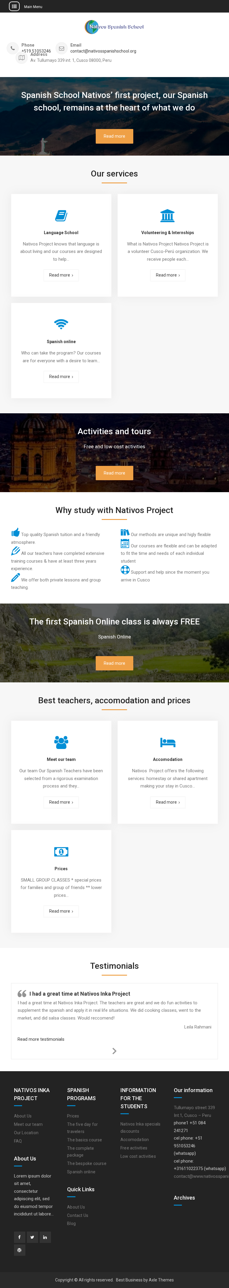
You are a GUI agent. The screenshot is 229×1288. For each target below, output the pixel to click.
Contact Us (77, 1215)
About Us (23, 1116)
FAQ (18, 1141)
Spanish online (61, 341)
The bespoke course (86, 1163)
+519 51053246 (36, 51)
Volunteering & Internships (167, 232)
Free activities (133, 1148)
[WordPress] (19, 1250)
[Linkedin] (45, 1237)
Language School (61, 232)
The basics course (84, 1139)
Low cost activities (138, 1156)
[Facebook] (19, 1237)
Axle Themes (161, 1280)
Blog (71, 1223)
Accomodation (167, 759)
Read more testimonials (41, 1039)
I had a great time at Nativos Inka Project (80, 994)
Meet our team (61, 759)
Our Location (26, 1132)
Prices (61, 868)
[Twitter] (32, 1237)
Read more (114, 136)
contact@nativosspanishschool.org (103, 51)
